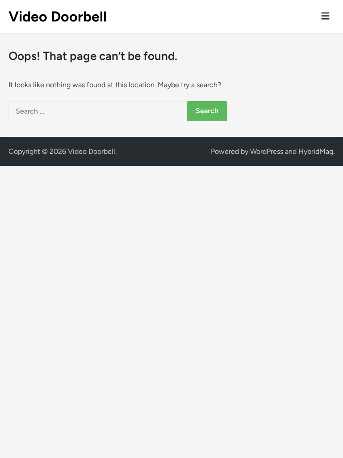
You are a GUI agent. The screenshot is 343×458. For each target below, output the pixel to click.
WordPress (266, 151)
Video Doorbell (57, 16)
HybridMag (315, 151)
